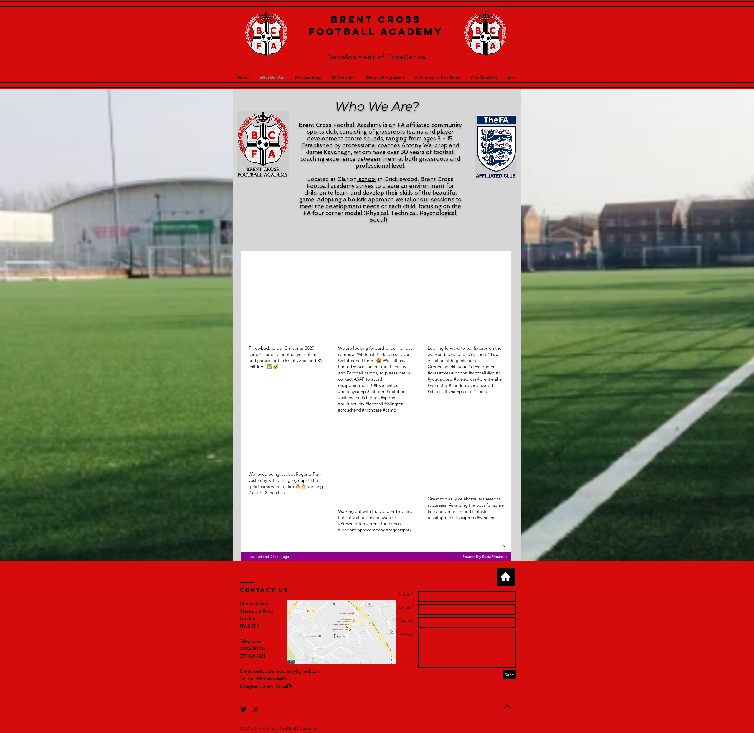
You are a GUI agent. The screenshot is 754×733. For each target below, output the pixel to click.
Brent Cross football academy (376, 26)
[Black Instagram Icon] (255, 709)
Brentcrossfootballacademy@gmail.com (280, 671)
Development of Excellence (376, 57)
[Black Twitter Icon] (243, 709)
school (366, 179)
